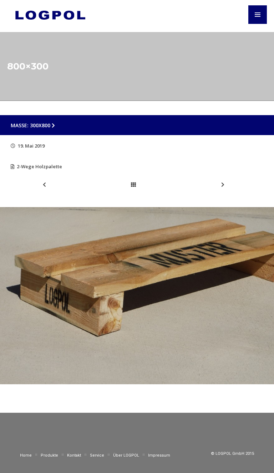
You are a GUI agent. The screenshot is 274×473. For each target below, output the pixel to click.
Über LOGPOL (126, 455)
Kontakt (74, 455)
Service (97, 455)
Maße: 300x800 (31, 125)
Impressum (159, 455)
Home (26, 455)
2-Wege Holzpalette (39, 166)
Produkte (49, 455)
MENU (257, 14)
